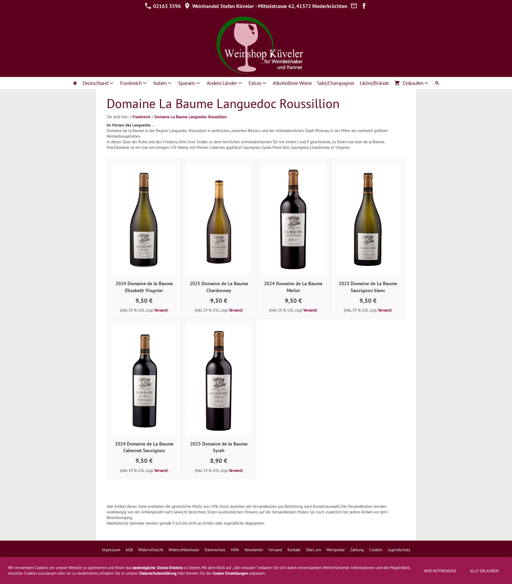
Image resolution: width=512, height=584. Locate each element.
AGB (129, 549)
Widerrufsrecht (150, 549)
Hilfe (235, 549)
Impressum (111, 549)
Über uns (313, 549)
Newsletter (254, 549)
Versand (160, 310)
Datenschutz (215, 549)
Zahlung (357, 549)
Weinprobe (335, 549)
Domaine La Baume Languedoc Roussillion (190, 116)
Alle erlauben (484, 570)
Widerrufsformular (184, 549)
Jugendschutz (399, 549)
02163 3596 (166, 6)
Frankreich (141, 116)
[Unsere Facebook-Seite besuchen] (364, 6)
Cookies (375, 549)
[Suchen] (437, 83)
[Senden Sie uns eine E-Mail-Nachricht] (354, 6)
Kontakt (294, 549)
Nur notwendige (440, 570)
